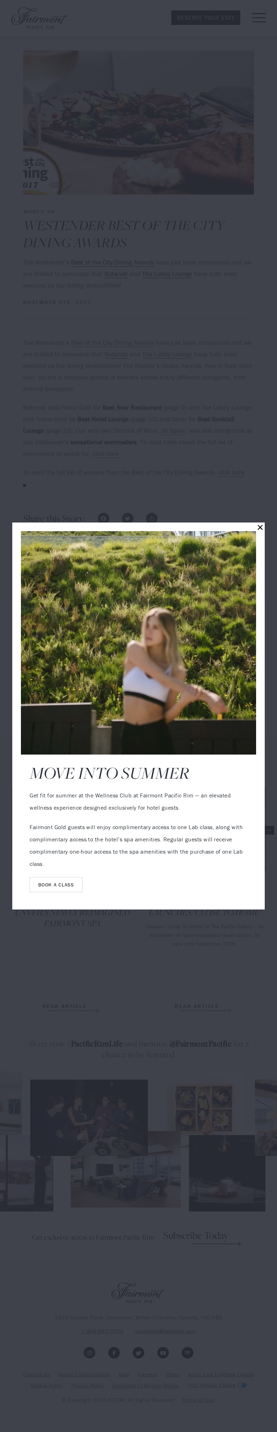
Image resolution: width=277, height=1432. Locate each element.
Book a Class (56, 884)
